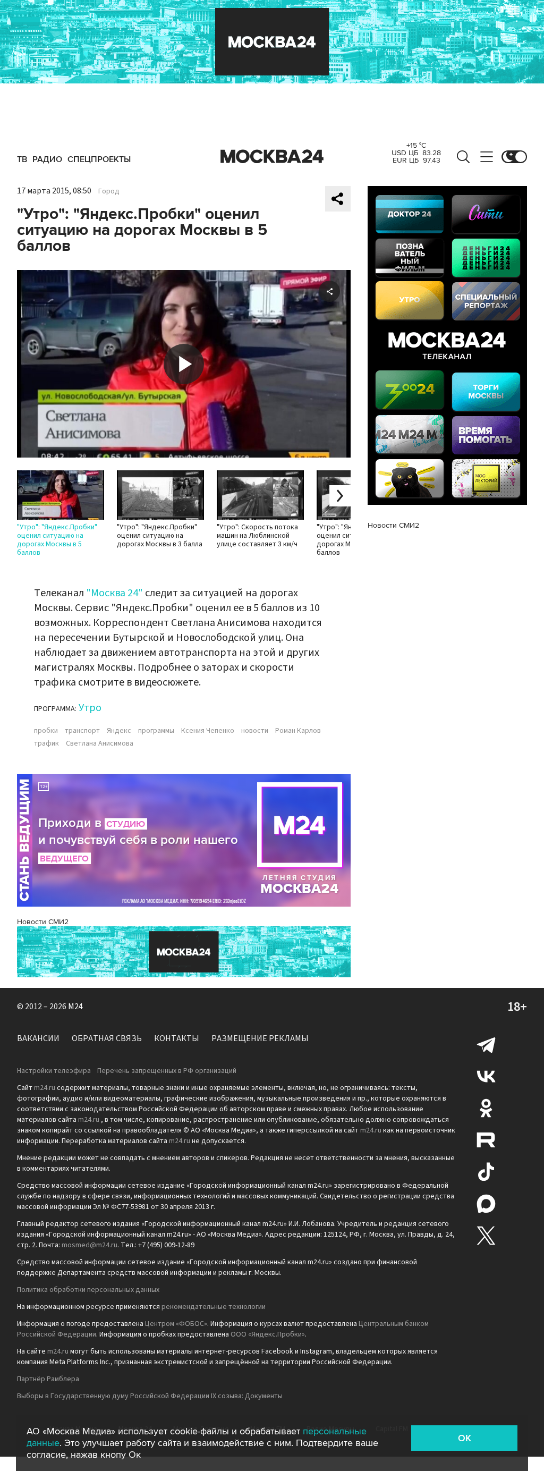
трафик (46, 743)
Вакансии (38, 1038)
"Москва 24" (114, 593)
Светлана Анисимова (99, 743)
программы (156, 730)
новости (254, 730)
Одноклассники (486, 1108)
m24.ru (44, 1088)
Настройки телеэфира (54, 1071)
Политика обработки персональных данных (88, 1289)
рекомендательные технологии (214, 1306)
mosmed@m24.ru (89, 1245)
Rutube (486, 1140)
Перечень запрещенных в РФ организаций (166, 1071)
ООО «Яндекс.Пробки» (268, 1334)
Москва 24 (272, 157)
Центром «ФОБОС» (176, 1323)
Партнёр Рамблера (48, 1379)
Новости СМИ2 (43, 921)
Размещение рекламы (260, 1038)
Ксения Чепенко (207, 730)
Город (109, 191)
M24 (75, 1006)
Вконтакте (486, 1076)
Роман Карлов (298, 730)
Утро (90, 707)
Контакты (176, 1038)
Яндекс (119, 730)
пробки (46, 730)
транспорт (82, 730)
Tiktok (486, 1171)
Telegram (486, 1044)
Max (486, 1203)
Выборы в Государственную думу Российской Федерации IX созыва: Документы (150, 1396)
